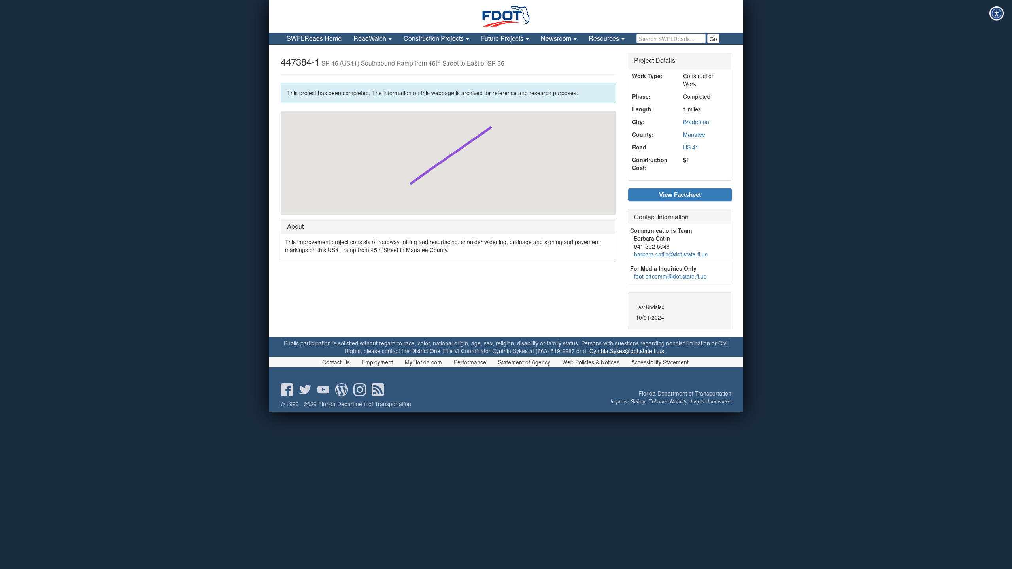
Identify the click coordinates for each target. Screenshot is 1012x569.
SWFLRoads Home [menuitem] (314, 38)
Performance (470, 362)
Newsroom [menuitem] (557, 38)
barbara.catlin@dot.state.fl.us (671, 254)
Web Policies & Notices (590, 362)
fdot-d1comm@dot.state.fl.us (670, 276)
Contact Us (336, 362)
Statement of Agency (524, 362)
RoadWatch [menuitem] (370, 38)
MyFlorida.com (423, 362)
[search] (671, 38)
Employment (377, 362)
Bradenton (696, 122)
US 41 (691, 147)
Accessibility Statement (660, 362)
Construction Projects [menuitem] (434, 38)
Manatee (694, 134)
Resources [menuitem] (605, 38)
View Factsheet (680, 194)
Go (713, 39)
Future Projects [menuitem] (503, 38)
